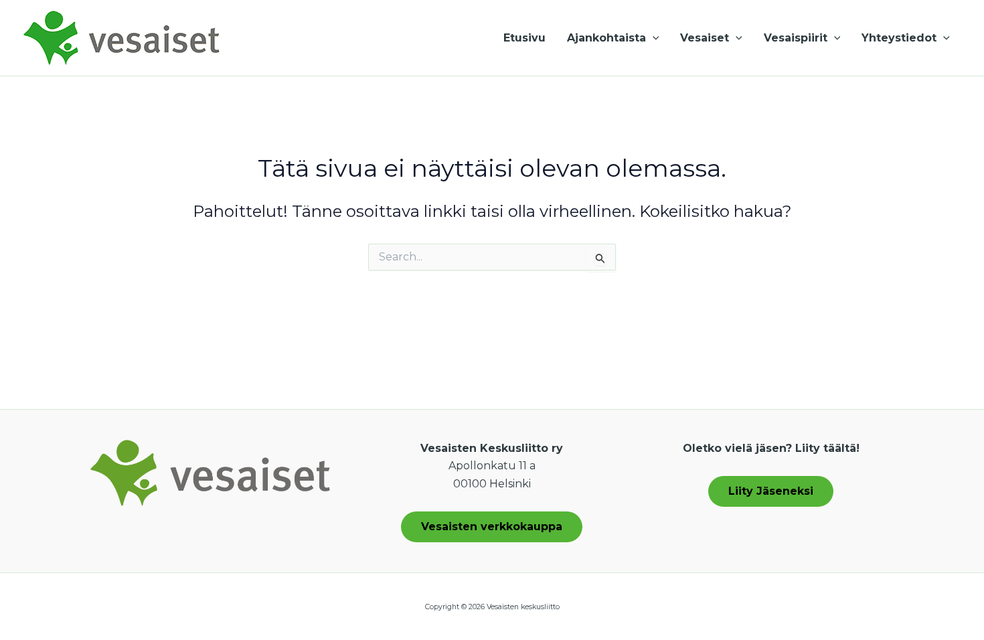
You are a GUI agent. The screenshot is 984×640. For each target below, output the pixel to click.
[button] (652, 38)
